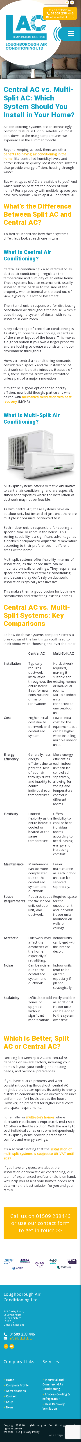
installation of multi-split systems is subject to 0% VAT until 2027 (39, 1153)
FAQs (8, 1402)
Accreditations (15, 1391)
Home (9, 1380)
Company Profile (16, 1385)
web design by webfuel (63, 1435)
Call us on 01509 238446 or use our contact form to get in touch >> (40, 1223)
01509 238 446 (62, 13)
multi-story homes (40, 1117)
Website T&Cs (12, 1431)
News (8, 1407)
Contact (10, 1396)
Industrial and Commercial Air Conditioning (53, 1384)
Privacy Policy (31, 1431)
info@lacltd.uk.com (61, 17)
